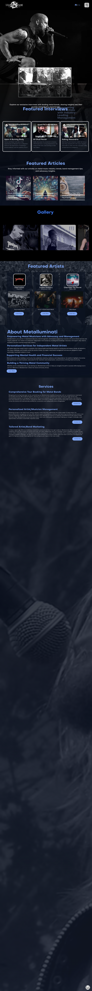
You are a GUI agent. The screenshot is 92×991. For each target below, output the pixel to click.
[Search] (77, 5)
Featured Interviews (46, 109)
